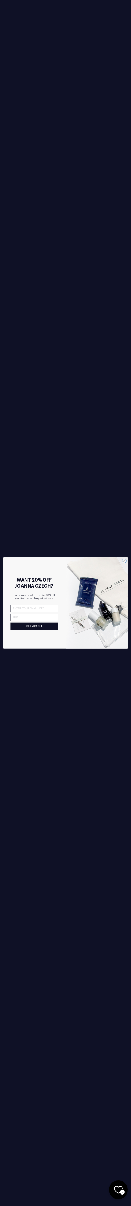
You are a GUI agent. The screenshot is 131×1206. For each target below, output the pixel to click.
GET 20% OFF (34, 626)
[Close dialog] (124, 561)
